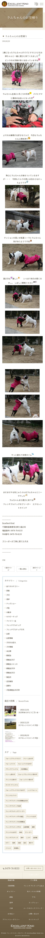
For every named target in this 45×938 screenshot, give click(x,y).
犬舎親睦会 (24, 769)
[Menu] (41, 3)
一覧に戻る (22, 569)
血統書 (35, 837)
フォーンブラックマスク (13, 758)
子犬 (3, 560)
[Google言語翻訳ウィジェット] (36, 3)
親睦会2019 (10, 668)
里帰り (8, 685)
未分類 (8, 651)
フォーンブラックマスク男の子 (27, 774)
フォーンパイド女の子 (25, 764)
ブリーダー (28, 832)
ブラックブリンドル (12, 769)
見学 (8, 599)
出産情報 (9, 638)
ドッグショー (11, 603)
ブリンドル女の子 (11, 832)
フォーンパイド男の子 (26, 780)
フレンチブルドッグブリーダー (15, 811)
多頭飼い (16, 848)
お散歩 (8, 612)
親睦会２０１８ (12, 664)
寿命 (20, 832)
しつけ (28, 837)
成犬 (25, 843)
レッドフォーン (32, 790)
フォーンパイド (10, 764)
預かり (31, 843)
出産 (8, 634)
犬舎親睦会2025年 (13, 690)
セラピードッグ (12, 616)
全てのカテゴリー (12, 586)
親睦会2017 (10, 660)
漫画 (33, 827)
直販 (8, 590)
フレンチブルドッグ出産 (13, 806)
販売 (13, 843)
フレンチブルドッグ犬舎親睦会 (15, 822)
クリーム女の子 (28, 758)
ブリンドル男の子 (11, 780)
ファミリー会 (11, 621)
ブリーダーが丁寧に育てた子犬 (15, 541)
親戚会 (8, 655)
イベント (8, 848)
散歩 (22, 837)
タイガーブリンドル (12, 785)
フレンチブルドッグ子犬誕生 (15, 816)
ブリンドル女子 (31, 816)
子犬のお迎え (11, 642)
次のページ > (37, 569)
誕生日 (8, 677)
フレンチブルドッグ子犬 (15, 629)
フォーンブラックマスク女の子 (15, 790)
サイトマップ (34, 919)
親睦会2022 (10, 672)
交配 (19, 843)
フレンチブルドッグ (13, 625)
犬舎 (8, 608)
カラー (8, 843)
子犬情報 (9, 647)
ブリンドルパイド (11, 795)
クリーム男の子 (10, 774)
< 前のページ (8, 569)
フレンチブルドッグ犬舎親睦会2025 (17, 801)
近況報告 (9, 681)
